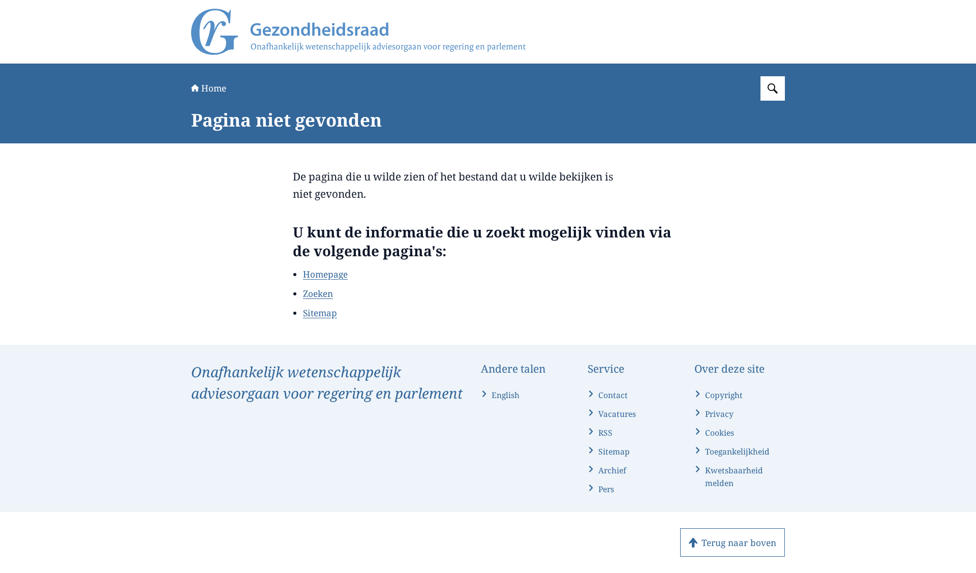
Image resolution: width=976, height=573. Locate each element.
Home (213, 88)
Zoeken (318, 293)
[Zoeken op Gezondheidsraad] (772, 88)
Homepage (325, 274)
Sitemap (320, 313)
